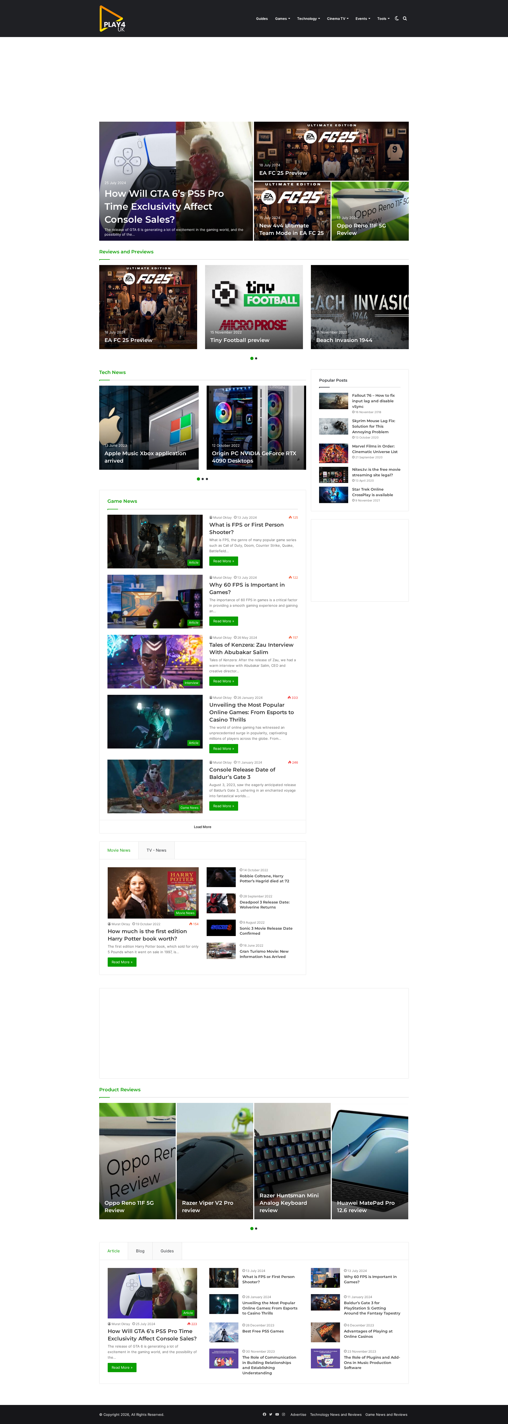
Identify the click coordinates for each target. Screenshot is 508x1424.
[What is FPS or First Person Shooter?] (223, 1278)
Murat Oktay (222, 517)
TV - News (156, 850)
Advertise (298, 1414)
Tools (381, 18)
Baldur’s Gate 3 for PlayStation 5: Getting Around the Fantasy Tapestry (372, 1308)
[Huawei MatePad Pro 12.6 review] (370, 1161)
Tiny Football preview (239, 340)
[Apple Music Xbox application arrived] (149, 428)
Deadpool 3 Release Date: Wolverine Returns (264, 905)
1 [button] (251, 358)
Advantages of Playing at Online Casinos (368, 1334)
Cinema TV (336, 18)
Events (361, 18)
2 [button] (256, 358)
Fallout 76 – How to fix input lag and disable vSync (373, 401)
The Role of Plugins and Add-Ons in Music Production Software (372, 1362)
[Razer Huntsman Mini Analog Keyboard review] (292, 1161)
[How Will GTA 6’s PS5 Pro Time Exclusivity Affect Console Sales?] (176, 181)
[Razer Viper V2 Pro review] (215, 1161)
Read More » (223, 561)
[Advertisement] (254, 79)
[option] (254, 181)
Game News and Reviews (386, 1414)
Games (281, 18)
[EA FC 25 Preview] (331, 151)
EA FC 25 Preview (283, 173)
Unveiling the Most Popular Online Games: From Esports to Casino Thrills (251, 712)
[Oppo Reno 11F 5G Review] (370, 211)
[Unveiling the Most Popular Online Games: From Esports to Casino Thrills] (223, 1304)
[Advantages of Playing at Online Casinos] (325, 1332)
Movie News (118, 850)
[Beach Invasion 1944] (360, 307)
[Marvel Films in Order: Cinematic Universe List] (333, 453)
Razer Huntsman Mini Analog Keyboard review (289, 1202)
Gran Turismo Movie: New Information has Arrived (264, 954)
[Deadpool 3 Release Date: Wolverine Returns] (221, 903)
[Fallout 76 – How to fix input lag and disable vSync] (333, 401)
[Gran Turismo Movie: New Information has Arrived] (221, 951)
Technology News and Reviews (336, 1414)
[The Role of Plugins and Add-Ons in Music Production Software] (325, 1358)
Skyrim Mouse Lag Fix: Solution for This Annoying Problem (373, 426)
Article (113, 1250)
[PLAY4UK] (112, 18)
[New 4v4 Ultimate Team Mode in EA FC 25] (292, 211)
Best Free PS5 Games (263, 1331)
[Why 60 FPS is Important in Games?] (325, 1278)
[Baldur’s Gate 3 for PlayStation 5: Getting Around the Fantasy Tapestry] (325, 1302)
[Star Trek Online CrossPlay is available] (333, 495)
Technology (307, 18)
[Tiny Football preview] (254, 307)
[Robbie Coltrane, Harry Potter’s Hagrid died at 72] (221, 877)
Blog (140, 1250)
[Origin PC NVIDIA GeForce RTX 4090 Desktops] (256, 428)
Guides (262, 18)
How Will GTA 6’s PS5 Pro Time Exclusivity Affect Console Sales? (164, 206)
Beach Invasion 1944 (344, 340)
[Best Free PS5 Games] (223, 1332)
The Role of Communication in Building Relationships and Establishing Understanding (269, 1365)
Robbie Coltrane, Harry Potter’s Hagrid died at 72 (264, 879)
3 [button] (207, 479)
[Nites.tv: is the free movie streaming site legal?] (333, 475)
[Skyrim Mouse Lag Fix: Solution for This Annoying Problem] (333, 426)
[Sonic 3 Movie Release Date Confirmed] (221, 928)
